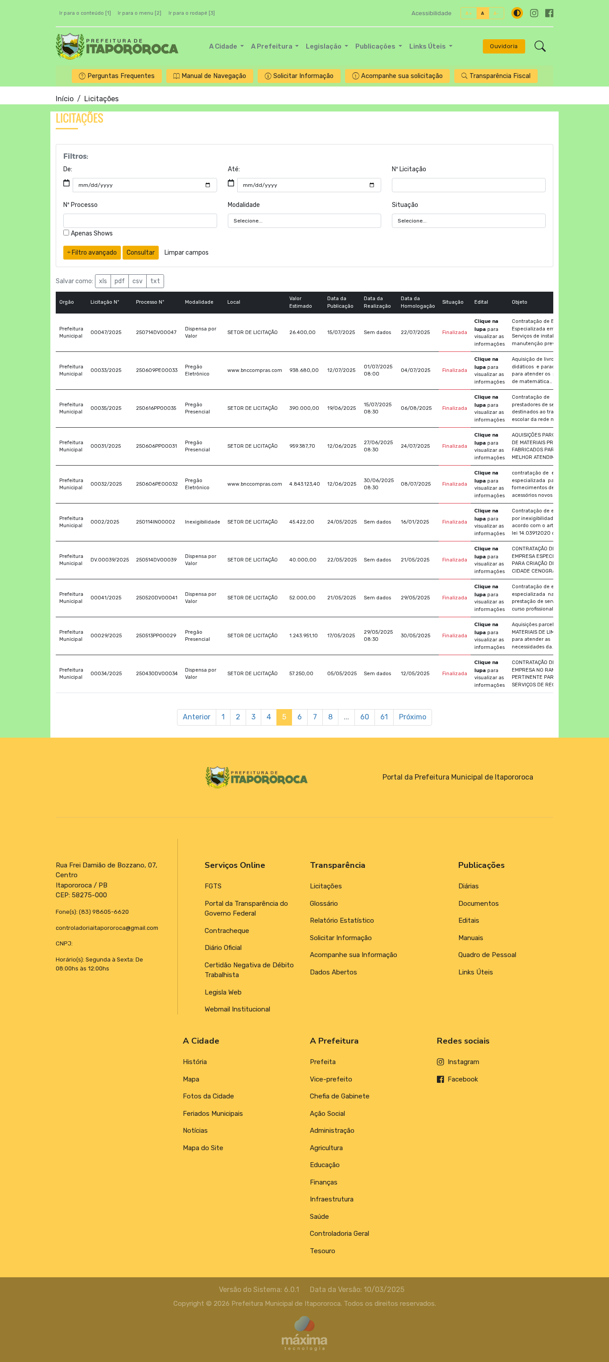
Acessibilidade (431, 13)
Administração (332, 1131)
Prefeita (323, 1062)
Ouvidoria (504, 46)
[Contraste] (517, 13)
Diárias (468, 886)
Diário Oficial (223, 948)
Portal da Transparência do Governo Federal (246, 909)
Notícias (195, 1131)
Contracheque (227, 931)
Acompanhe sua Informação (353, 955)
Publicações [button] (376, 46)
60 (364, 717)
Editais (468, 920)
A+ (468, 13)
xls (103, 281)
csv (137, 281)
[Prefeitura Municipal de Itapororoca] (117, 46)
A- (496, 13)
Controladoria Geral (339, 1234)
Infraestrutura (332, 1199)
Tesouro (322, 1251)
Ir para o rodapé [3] (192, 13)
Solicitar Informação (341, 938)
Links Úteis (475, 972)
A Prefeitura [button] (272, 46)
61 (384, 717)
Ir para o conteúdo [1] (85, 13)
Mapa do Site (203, 1148)
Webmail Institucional (237, 1009)
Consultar (141, 252)
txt (155, 281)
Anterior (196, 717)
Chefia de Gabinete (340, 1096)
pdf (120, 281)
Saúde (319, 1217)
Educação (325, 1165)
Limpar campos (187, 252)
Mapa (191, 1079)
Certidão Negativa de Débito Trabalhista (249, 970)
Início (65, 99)
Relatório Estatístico (342, 920)
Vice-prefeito (331, 1079)
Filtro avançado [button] (93, 252)
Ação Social (327, 1114)
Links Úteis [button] (428, 46)
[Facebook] (549, 13)
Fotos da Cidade (208, 1096)
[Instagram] (534, 13)
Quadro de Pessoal (487, 955)
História (195, 1062)
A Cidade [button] (224, 46)
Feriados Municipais (213, 1114)
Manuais (470, 938)
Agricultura (326, 1148)
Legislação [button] (324, 46)
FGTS (213, 886)
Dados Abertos (333, 972)
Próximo (412, 717)
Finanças (323, 1182)
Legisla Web (223, 992)
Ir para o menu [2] (139, 13)
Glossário (324, 904)
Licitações (326, 886)
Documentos (478, 904)
